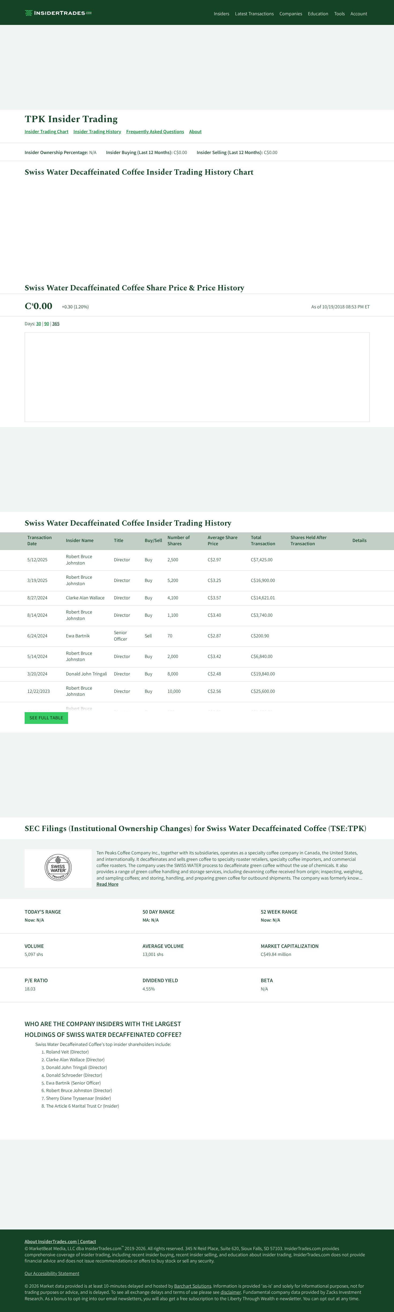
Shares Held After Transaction (309, 541)
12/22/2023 (38, 691)
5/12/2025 (37, 560)
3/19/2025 (37, 580)
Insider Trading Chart (46, 132)
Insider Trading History (97, 132)
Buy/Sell (153, 540)
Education (318, 14)
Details (359, 540)
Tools (339, 14)
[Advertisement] (185, 67)
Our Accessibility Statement (52, 1273)
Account (359, 14)
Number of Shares (179, 541)
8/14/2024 (37, 615)
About (195, 132)
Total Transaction (263, 541)
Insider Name (80, 540)
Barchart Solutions (192, 1286)
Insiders (221, 14)
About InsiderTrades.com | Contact (60, 1242)
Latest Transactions (254, 14)
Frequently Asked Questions (155, 132)
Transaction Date (39, 541)
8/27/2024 (37, 598)
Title (118, 540)
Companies (291, 14)
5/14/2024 (37, 656)
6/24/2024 (37, 636)
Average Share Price (222, 541)
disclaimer (231, 1292)
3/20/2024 (37, 674)
